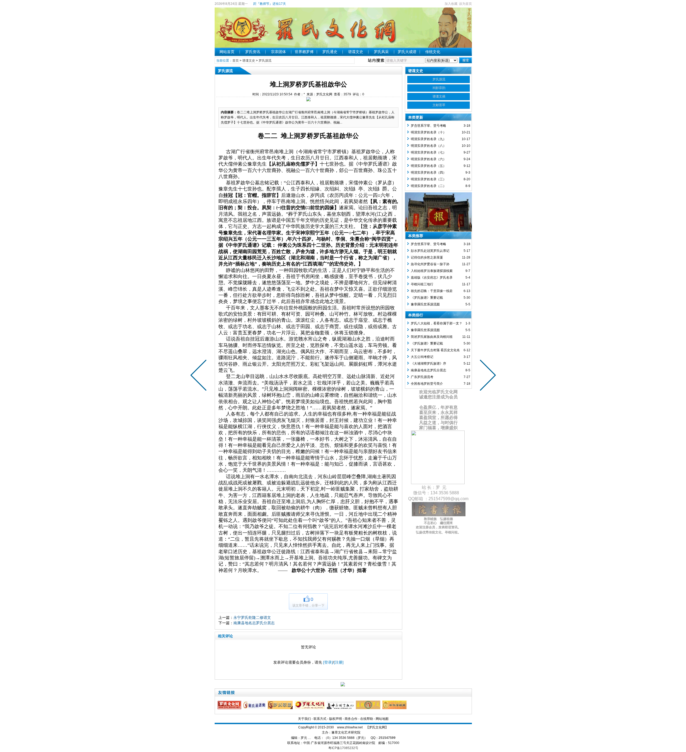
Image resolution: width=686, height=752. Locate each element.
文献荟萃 (439, 105)
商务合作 (351, 719)
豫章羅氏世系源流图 (425, 304)
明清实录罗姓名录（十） (428, 132)
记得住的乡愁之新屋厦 (427, 257)
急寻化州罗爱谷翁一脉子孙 (430, 264)
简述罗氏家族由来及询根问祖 (432, 337)
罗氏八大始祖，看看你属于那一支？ (436, 323)
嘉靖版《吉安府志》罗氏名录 (432, 277)
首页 (235, 60)
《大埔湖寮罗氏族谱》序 (428, 363)
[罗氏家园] (281, 708)
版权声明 (335, 719)
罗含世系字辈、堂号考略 (428, 126)
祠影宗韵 (439, 88)
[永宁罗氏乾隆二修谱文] (486, 376)
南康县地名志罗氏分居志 (254, 623)
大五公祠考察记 (422, 357)
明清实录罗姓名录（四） (428, 172)
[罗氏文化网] (230, 708)
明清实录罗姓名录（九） (428, 139)
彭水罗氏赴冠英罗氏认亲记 (430, 251)
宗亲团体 (278, 52)
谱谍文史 (355, 52)
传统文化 (432, 52)
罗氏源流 (265, 60)
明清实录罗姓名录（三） (428, 179)
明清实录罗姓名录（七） (428, 152)
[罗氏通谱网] (255, 708)
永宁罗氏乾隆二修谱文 (252, 617)
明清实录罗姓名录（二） (428, 186)
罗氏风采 (381, 52)
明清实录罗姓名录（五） (428, 166)
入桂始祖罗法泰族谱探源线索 (432, 271)
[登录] (328, 662)
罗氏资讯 (252, 52)
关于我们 (304, 719)
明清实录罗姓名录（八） (428, 146)
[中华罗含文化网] (341, 708)
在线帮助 (366, 719)
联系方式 (320, 719)
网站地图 (382, 719)
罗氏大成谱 (407, 52)
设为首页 (465, 4)
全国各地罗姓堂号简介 (427, 384)
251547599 (387, 738)
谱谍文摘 (439, 96)
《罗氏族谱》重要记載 (427, 298)
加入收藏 (451, 4)
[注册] (339, 662)
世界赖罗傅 (304, 52)
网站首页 (226, 52)
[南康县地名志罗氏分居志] (199, 376)
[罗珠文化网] (310, 708)
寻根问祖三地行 (422, 284)
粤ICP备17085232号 (343, 748)
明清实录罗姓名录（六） (428, 159)
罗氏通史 (329, 52)
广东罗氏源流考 (422, 377)
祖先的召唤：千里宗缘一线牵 (432, 291)
